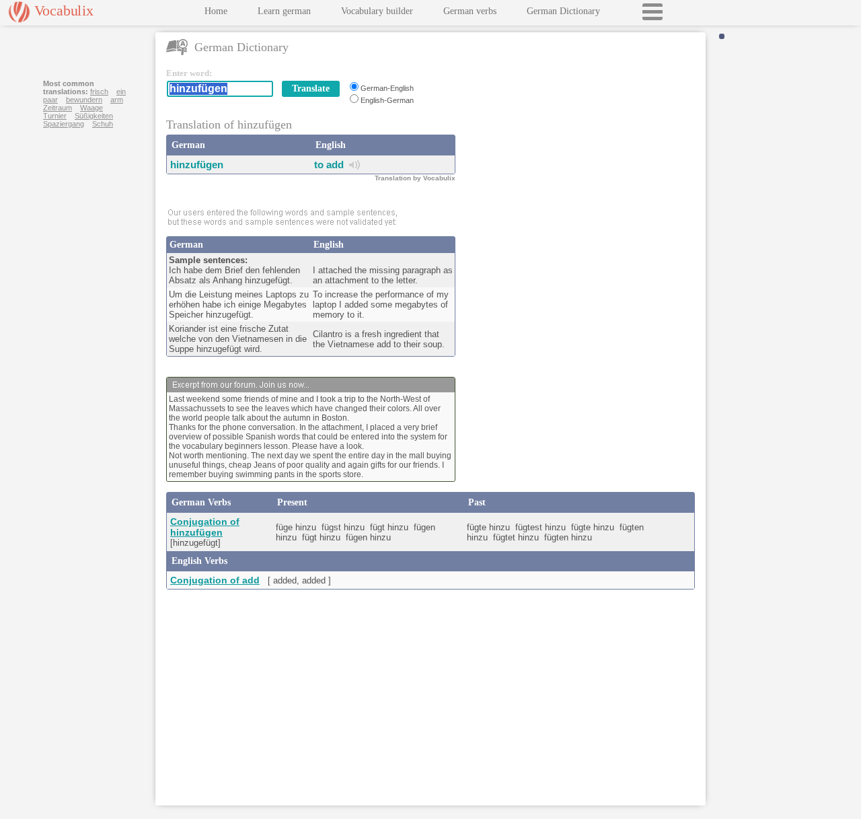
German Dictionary (563, 11)
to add (329, 164)
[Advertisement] (583, 152)
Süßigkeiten (94, 116)
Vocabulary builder (377, 11)
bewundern (84, 100)
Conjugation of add (215, 580)
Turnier (55, 116)
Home (215, 11)
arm (116, 100)
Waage (91, 108)
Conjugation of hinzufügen (204, 527)
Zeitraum (57, 108)
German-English (387, 88)
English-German (387, 100)
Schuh (102, 124)
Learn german (284, 11)
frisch (99, 91)
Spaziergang (63, 124)
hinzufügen (196, 164)
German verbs (469, 11)
